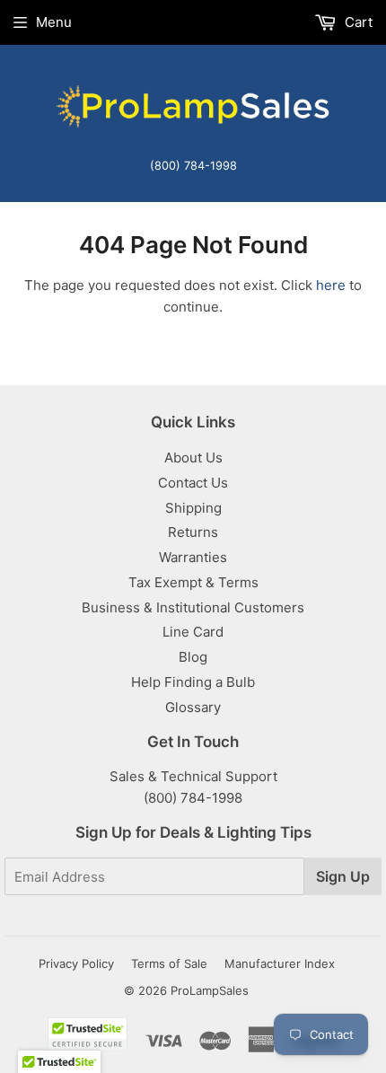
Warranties (193, 557)
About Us (193, 457)
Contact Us (193, 482)
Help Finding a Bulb (193, 681)
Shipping (193, 507)
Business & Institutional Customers (193, 607)
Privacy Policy (76, 963)
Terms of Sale (169, 963)
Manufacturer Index (279, 963)
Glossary (193, 707)
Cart (357, 22)
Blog (193, 656)
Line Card (193, 631)
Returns (193, 532)
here (331, 285)
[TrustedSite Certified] (87, 1034)
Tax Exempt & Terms (193, 582)
